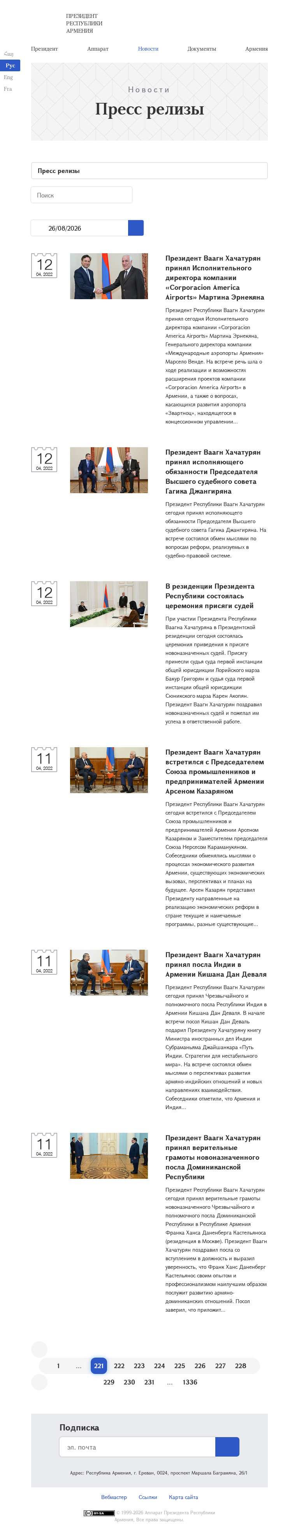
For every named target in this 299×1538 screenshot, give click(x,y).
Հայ (9, 53)
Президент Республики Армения (84, 23)
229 (109, 1382)
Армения (256, 48)
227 (220, 1366)
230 (129, 1382)
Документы (202, 48)
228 (240, 1366)
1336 (190, 1382)
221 (99, 1366)
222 (119, 1366)
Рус (10, 65)
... (40, 228)
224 (159, 1366)
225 (179, 1366)
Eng (8, 77)
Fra (8, 88)
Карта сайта (183, 1497)
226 (200, 1366)
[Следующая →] (39, 1382)
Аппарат (98, 48)
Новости (148, 48)
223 (139, 1366)
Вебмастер (114, 1497)
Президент (44, 48)
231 (149, 1382)
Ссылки (148, 1497)
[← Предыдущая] (39, 1349)
